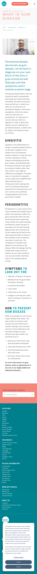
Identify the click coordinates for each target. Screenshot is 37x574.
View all (4, 459)
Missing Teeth (6, 474)
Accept (18, 562)
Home (4, 27)
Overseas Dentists (7, 493)
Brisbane (4, 411)
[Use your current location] (32, 394)
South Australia (6, 431)
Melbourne (5, 413)
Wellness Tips (21, 27)
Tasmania (5, 433)
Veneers (4, 455)
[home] (5, 519)
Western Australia (7, 427)
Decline (19, 566)
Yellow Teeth (5, 472)
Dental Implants (6, 453)
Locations (6, 408)
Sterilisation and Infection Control (11, 505)
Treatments (7, 440)
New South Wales (7, 429)
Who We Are (5, 489)
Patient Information (11, 463)
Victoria (4, 425)
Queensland (5, 423)
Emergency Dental (7, 457)
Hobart (4, 421)
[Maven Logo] (4, 3)
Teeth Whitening (6, 449)
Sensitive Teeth (6, 476)
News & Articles (12, 27)
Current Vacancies (7, 495)
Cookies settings (18, 557)
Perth (3, 415)
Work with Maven (9, 487)
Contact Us (5, 509)
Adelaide (4, 419)
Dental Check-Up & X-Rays (9, 442)
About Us (6, 500)
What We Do (5, 491)
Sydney (4, 417)
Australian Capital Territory (9, 435)
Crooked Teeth (6, 480)
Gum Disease (6, 478)
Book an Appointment (20, 4)
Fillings (4, 447)
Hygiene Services (6, 444)
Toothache (5, 468)
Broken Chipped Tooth (8, 470)
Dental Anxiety (6, 466)
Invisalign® (5, 451)
